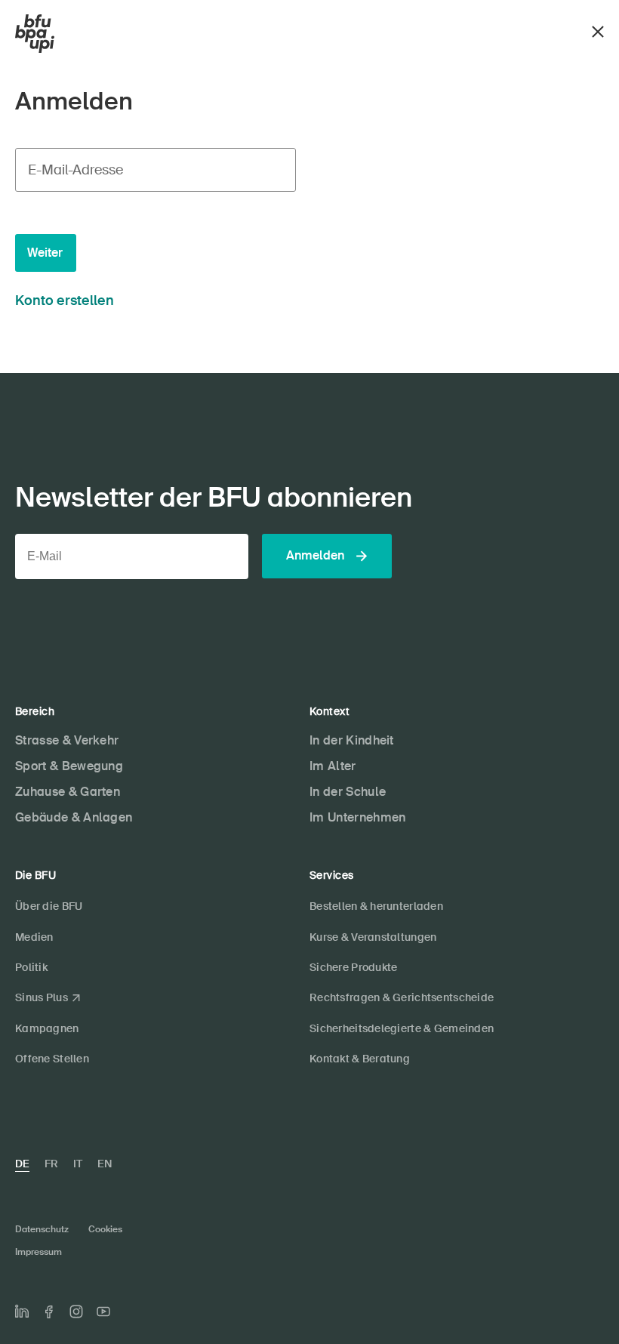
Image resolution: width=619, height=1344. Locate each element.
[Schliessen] (598, 30)
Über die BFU (48, 906)
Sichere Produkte (353, 967)
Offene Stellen (52, 1058)
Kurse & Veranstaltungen (373, 937)
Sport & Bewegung (69, 766)
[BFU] (34, 34)
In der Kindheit (352, 740)
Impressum (38, 1252)
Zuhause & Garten (67, 792)
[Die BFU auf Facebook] (49, 1311)
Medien (34, 937)
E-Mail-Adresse (75, 170)
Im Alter (333, 766)
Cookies (105, 1229)
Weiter (45, 252)
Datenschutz (42, 1229)
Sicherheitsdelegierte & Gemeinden (402, 1028)
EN (104, 1163)
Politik (31, 967)
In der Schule (348, 792)
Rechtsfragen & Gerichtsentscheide (402, 997)
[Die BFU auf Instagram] (76, 1311)
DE (22, 1163)
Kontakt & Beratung (360, 1058)
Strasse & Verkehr (67, 740)
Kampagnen (47, 1028)
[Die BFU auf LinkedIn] (22, 1311)
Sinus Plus (41, 997)
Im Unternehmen (357, 817)
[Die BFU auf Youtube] (103, 1311)
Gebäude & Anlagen (73, 817)
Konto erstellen (64, 300)
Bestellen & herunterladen (376, 906)
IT (77, 1163)
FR (51, 1163)
